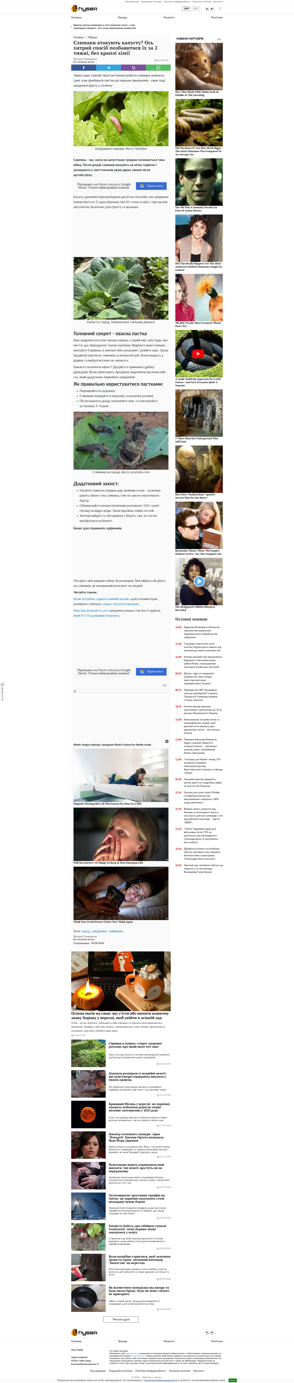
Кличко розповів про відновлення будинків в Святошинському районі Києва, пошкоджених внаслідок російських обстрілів (203, 662)
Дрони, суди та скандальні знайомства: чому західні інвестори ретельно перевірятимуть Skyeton (199, 678)
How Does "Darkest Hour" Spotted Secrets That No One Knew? (195, 496)
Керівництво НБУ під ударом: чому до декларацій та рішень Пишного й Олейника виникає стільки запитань (201, 695)
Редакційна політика (151, 2)
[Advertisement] (121, 232)
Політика (217, 17)
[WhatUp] (158, 68)
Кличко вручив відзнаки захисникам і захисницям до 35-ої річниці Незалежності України (203, 709)
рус (196, 8)
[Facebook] (83, 68)
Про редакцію (132, 2)
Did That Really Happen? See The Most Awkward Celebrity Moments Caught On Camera (198, 267)
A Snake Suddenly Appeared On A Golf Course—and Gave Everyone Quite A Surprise (198, 382)
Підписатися (155, 186)
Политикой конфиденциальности (160, 1380)
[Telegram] (108, 68)
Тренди (122, 17)
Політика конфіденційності (177, 2)
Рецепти (169, 17)
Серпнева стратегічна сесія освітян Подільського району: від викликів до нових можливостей (202, 647)
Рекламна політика (202, 2)
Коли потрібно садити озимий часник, (102, 599)
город (85, 931)
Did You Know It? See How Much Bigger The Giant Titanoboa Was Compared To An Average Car (198, 151)
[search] (220, 8)
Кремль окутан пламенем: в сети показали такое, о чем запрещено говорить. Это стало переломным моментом (105, 26)
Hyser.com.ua (133, 1353)
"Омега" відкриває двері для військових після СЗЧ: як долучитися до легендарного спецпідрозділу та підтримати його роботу (201, 836)
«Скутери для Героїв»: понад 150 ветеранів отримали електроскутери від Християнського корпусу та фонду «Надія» (203, 766)
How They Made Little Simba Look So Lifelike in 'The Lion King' (197, 93)
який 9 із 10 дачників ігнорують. (97, 615)
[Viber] (133, 68)
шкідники (99, 931)
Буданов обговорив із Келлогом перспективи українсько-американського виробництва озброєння (202, 632)
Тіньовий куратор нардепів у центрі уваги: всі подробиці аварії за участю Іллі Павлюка (203, 782)
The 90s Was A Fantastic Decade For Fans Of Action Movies (196, 209)
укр (186, 8)
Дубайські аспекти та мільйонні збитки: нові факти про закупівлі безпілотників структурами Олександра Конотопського (202, 854)
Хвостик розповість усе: (91, 610)
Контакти (218, 2)
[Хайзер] (84, 8)
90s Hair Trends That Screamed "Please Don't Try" (198, 324)
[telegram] (211, 9)
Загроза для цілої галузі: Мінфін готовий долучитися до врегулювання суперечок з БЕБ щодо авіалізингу (202, 797)
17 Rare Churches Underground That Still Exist (196, 440)
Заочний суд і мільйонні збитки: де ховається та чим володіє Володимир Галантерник (203, 868)
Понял (233, 1380)
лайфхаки (116, 931)
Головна (76, 17)
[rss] (207, 9)
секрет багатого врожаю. (120, 604)
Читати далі (121, 1319)
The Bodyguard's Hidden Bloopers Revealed (195, 608)
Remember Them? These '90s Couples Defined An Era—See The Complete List (198, 552)
